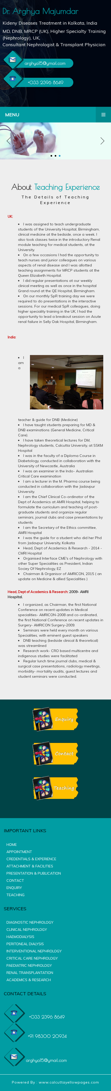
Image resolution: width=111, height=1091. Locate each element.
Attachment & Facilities (29, 866)
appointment (19, 851)
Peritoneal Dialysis (25, 944)
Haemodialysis (20, 936)
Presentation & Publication (33, 873)
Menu (12, 115)
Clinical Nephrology (26, 929)
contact (15, 880)
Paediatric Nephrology (29, 965)
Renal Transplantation (29, 972)
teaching (15, 895)
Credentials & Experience (31, 859)
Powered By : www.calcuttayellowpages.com (55, 1082)
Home (11, 844)
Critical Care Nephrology (32, 958)
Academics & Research (28, 980)
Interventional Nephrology (34, 951)
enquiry (14, 887)
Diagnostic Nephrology (29, 922)
